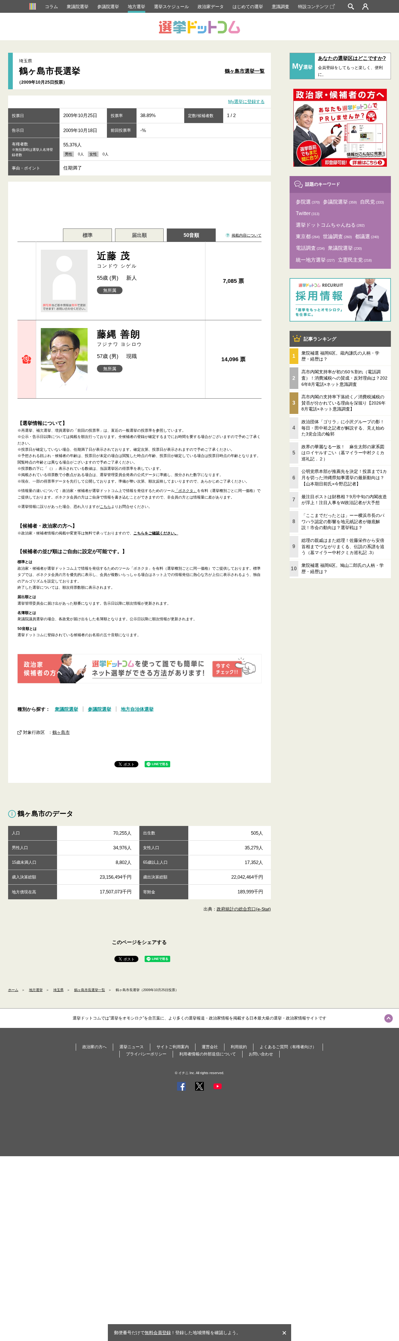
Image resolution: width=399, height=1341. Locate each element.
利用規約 (239, 1046)
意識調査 (280, 6)
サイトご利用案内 (172, 1046)
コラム (51, 6)
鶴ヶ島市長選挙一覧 (89, 990)
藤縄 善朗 (119, 338)
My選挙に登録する (246, 101)
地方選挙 (136, 6)
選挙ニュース (131, 1046)
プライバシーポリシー (146, 1054)
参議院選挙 (108, 6)
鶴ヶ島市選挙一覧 (245, 71)
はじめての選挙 (248, 6)
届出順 (139, 235)
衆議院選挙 (78, 6)
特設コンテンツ (313, 6)
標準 (88, 235)
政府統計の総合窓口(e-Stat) (244, 908)
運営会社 (210, 1046)
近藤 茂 (117, 259)
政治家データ (211, 6)
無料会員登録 (158, 1332)
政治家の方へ (94, 1046)
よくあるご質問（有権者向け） (288, 1046)
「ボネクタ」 (186, 491)
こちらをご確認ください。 (155, 533)
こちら (105, 506)
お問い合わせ (261, 1054)
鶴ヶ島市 (61, 732)
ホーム (13, 990)
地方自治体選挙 (137, 709)
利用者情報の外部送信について (207, 1054)
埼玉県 (58, 990)
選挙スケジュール (171, 6)
